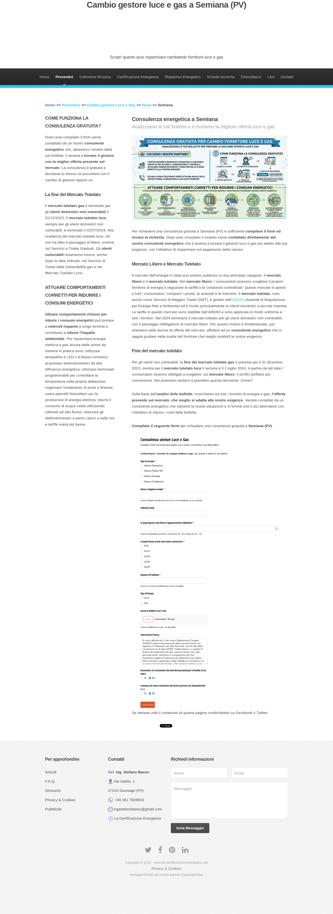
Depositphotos (192, 874)
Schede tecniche (221, 77)
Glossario (53, 790)
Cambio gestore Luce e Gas (111, 105)
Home (44, 77)
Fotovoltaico (251, 77)
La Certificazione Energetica (137, 818)
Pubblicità (53, 809)
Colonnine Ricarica (95, 77)
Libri (271, 77)
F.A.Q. (50, 781)
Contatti (287, 77)
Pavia (146, 105)
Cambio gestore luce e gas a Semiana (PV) (166, 4)
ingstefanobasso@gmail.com (138, 809)
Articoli (50, 772)
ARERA (238, 300)
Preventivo (71, 105)
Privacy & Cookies (60, 800)
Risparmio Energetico (183, 77)
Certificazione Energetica (138, 77)
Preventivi (64, 77)
